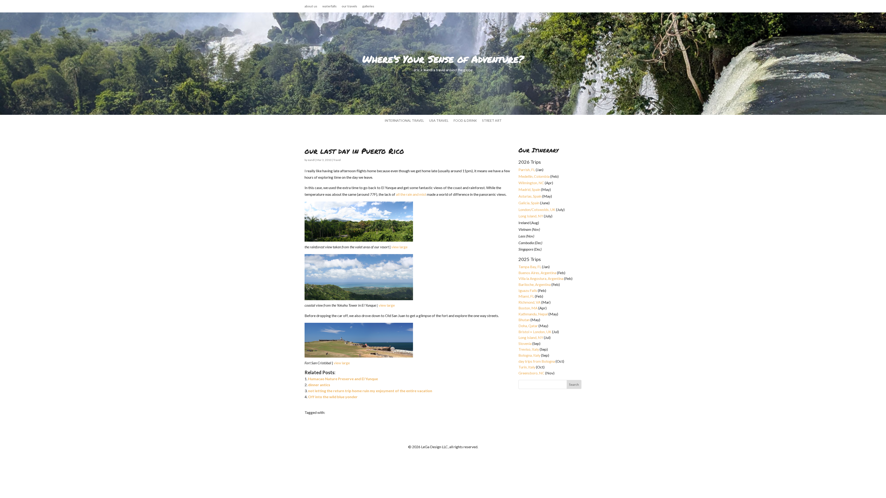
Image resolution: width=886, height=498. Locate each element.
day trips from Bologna (536, 361)
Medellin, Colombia (534, 176)
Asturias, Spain (530, 196)
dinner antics (319, 384)
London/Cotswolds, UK (536, 209)
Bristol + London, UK (534, 331)
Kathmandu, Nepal (533, 314)
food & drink (465, 120)
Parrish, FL (526, 169)
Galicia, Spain (528, 203)
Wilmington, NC (531, 183)
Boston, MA (528, 308)
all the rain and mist (411, 194)
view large (399, 247)
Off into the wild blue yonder (333, 396)
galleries (368, 6)
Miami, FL (526, 296)
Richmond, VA (529, 302)
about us (311, 6)
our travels (349, 6)
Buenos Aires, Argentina (537, 272)
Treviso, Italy (528, 349)
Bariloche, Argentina (534, 284)
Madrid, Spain (529, 189)
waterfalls (329, 6)
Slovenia (525, 343)
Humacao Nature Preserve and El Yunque (343, 378)
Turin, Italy (526, 367)
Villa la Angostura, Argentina (540, 278)
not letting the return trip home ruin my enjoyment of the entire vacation (370, 390)
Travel (337, 160)
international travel (404, 120)
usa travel (439, 120)
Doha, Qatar (528, 325)
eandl (311, 160)
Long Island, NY (530, 216)
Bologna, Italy (529, 355)
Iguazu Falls (527, 290)
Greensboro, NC (531, 373)
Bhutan (524, 319)
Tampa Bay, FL (529, 266)
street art (492, 120)
